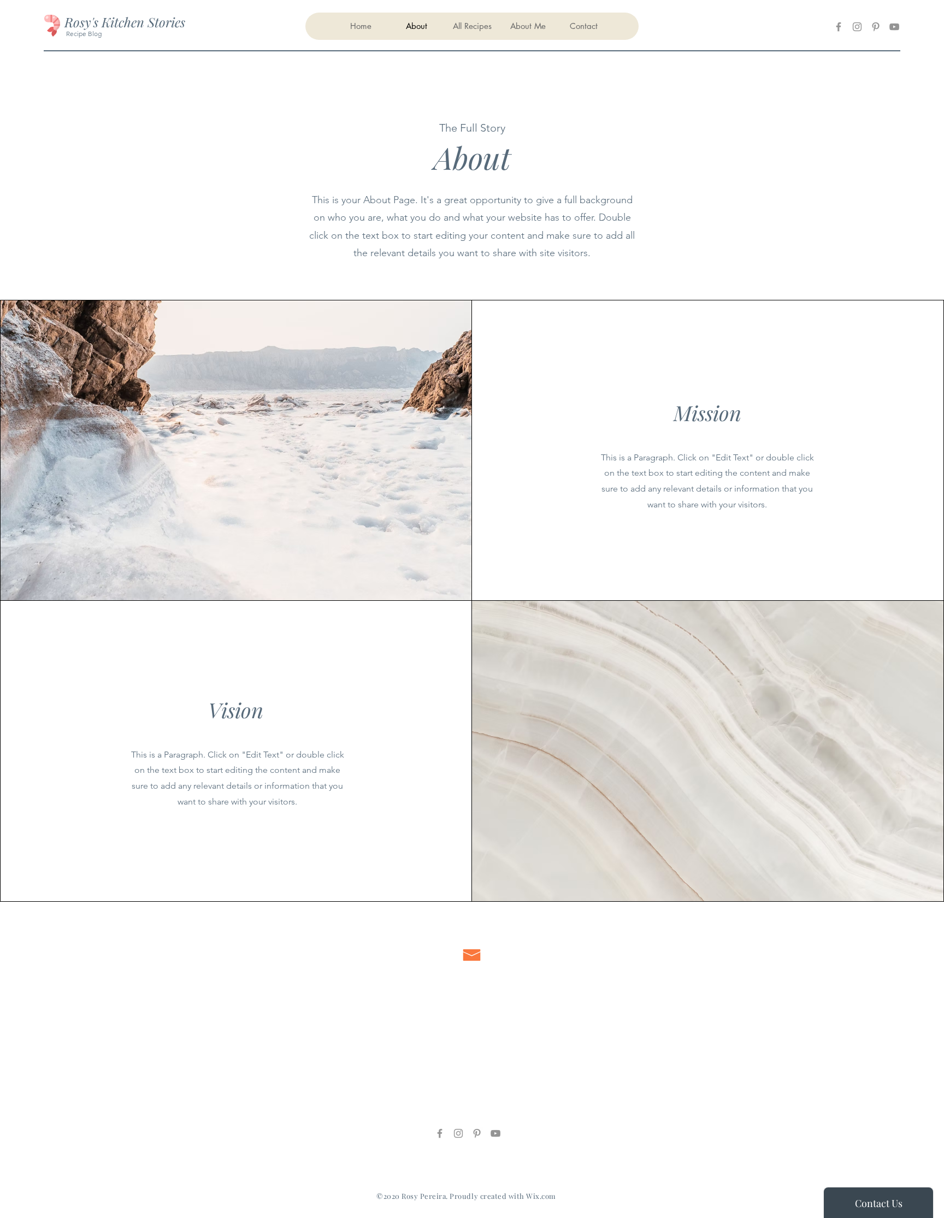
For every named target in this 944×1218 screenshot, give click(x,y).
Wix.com (541, 1196)
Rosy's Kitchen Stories (124, 22)
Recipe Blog (83, 33)
